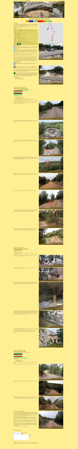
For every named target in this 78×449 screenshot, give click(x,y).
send (30, 435)
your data (25, 432)
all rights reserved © (43, 81)
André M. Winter (49, 81)
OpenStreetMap (48, 42)
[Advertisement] (51, 61)
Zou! (24, 47)
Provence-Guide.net (54, 42)
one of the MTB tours (20, 16)
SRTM (51, 42)
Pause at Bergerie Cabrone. (18, 78)
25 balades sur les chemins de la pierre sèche (28, 412)
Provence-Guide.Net (56, 3)
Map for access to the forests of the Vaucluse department (28, 74)
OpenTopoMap (59, 42)
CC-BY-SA (62, 42)
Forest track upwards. (18, 77)
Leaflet (44, 42)
